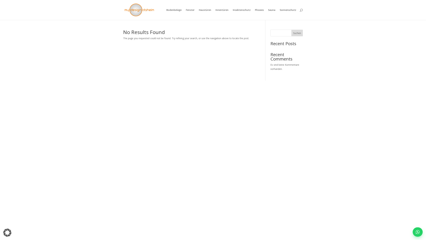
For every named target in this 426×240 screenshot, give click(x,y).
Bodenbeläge (174, 10)
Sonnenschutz (288, 10)
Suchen (297, 33)
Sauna (271, 10)
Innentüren (221, 10)
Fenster (190, 10)
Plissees (259, 10)
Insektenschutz (242, 10)
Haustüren (205, 10)
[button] (7, 232)
